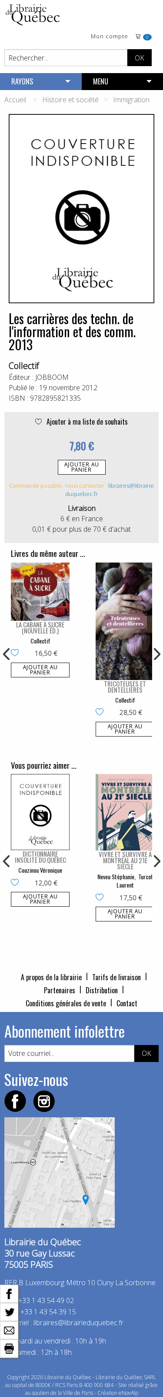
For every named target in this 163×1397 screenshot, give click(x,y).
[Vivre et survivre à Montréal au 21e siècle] (125, 812)
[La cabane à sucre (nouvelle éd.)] (40, 592)
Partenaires (59, 990)
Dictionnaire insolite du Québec (40, 856)
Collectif (24, 366)
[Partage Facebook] (9, 1293)
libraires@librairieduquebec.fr (78, 1322)
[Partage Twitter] (9, 1311)
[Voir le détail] (40, 592)
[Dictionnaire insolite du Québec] (40, 812)
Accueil (15, 99)
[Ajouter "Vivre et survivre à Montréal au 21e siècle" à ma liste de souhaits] (101, 898)
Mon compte (109, 37)
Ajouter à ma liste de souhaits (86, 421)
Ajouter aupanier (81, 467)
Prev (7, 654)
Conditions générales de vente (66, 1003)
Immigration (131, 99)
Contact (126, 1003)
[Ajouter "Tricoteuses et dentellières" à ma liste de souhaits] (101, 712)
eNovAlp (128, 1393)
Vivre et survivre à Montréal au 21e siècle (125, 860)
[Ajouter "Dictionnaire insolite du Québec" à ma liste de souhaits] (17, 883)
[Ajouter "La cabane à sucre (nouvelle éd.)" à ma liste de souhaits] (17, 653)
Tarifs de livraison (116, 977)
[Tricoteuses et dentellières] (125, 621)
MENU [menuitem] (100, 81)
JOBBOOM (52, 377)
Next (156, 654)
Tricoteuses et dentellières (125, 686)
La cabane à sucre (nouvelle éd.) (40, 627)
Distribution (102, 990)
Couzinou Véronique (40, 869)
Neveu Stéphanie (115, 876)
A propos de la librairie (51, 977)
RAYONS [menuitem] (22, 81)
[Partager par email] (9, 1329)
